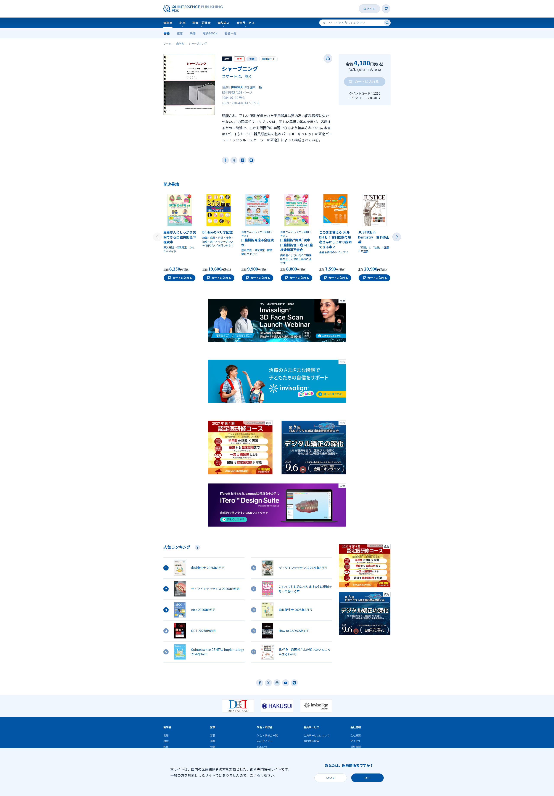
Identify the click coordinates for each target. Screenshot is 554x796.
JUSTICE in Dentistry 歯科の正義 (373, 237)
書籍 (167, 33)
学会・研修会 (201, 23)
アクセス (355, 741)
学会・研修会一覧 (267, 735)
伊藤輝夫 (237, 87)
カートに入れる (182, 277)
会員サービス (246, 23)
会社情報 (355, 727)
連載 (212, 741)
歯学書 (167, 23)
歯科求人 (223, 23)
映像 (193, 33)
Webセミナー (265, 741)
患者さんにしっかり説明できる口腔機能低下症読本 (179, 237)
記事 (182, 23)
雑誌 (180, 33)
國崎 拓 (256, 87)
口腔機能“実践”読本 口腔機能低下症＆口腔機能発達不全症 (296, 245)
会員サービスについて (317, 735)
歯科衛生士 (268, 59)
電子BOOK (210, 33)
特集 (212, 746)
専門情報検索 (311, 741)
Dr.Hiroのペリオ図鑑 (217, 232)
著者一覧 (230, 33)
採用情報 (355, 746)
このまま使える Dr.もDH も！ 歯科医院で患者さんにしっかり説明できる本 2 (335, 239)
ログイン (369, 8)
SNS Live (262, 746)
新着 (212, 735)
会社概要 (355, 735)
